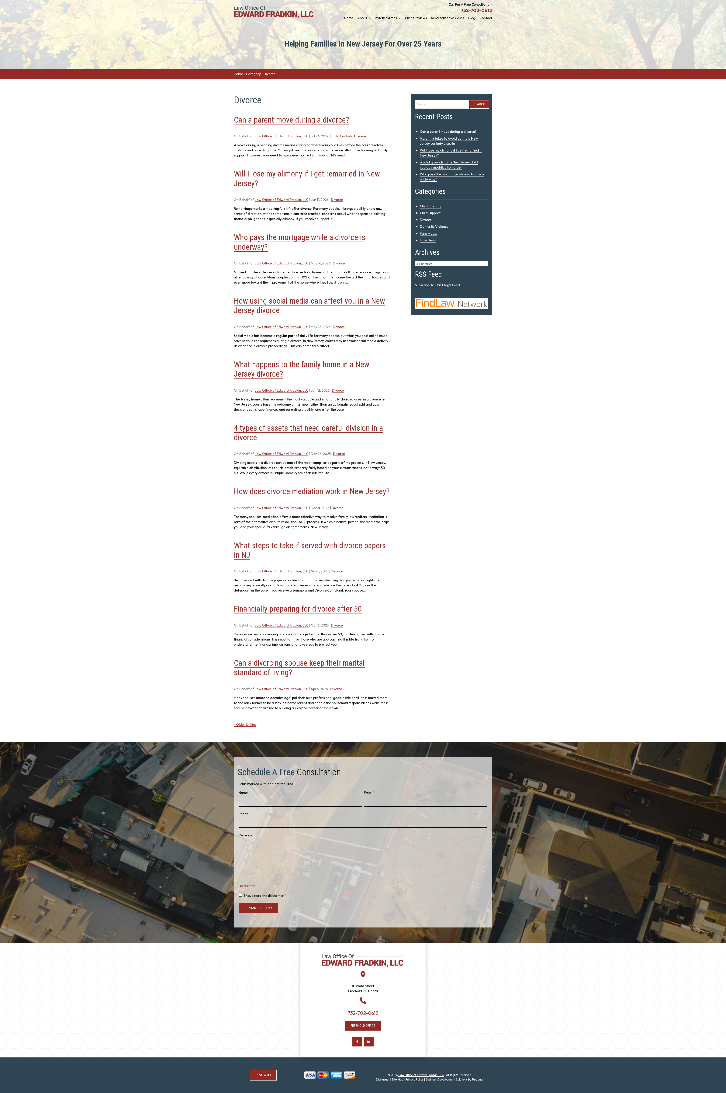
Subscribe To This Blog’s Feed (437, 285)
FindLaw (477, 1079)
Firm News (428, 240)
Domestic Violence (434, 226)
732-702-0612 (476, 10)
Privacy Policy (414, 1079)
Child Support (430, 213)
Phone (243, 814)
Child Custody (342, 136)
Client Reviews (416, 18)
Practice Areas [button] (386, 18)
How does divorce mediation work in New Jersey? (312, 491)
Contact (485, 18)
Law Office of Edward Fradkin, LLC (281, 136)
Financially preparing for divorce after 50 (298, 608)
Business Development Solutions (447, 1079)
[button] (722, 1065)
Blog (471, 18)
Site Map (397, 1079)
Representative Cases (447, 18)
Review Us (263, 1075)
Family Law (428, 233)
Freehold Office (363, 1026)
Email (369, 793)
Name (243, 793)
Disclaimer (247, 886)
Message (245, 835)
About (362, 18)
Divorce (360, 136)
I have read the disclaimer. (265, 895)
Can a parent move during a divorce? (291, 119)
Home (348, 18)
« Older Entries (245, 724)
